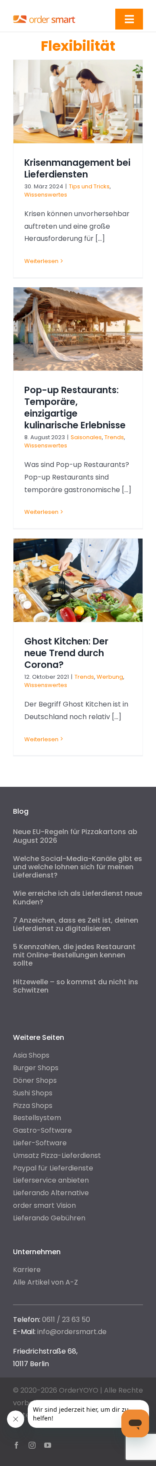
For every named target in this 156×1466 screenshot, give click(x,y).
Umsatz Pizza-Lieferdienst (57, 1155)
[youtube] (47, 1445)
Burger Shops (35, 1068)
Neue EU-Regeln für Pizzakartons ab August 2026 (75, 836)
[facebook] (16, 1445)
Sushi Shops (32, 1093)
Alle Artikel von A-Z (45, 1282)
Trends (114, 437)
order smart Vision (44, 1205)
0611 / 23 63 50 (66, 1320)
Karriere (27, 1270)
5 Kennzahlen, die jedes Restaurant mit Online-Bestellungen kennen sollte (74, 955)
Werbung (110, 677)
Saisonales (86, 437)
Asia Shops (31, 1055)
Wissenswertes (45, 195)
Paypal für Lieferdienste (53, 1168)
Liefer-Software (40, 1143)
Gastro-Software (42, 1130)
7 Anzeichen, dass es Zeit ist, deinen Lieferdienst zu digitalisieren (75, 924)
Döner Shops (35, 1080)
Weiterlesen (41, 261)
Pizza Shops (32, 1106)
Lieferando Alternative (51, 1193)
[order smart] (44, 16)
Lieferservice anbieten (51, 1180)
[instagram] (32, 1445)
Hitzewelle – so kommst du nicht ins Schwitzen (75, 986)
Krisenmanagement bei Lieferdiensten (77, 168)
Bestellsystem (37, 1118)
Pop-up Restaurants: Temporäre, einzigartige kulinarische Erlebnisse (75, 407)
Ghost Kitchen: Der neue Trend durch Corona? (66, 653)
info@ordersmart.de (72, 1332)
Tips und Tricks (89, 186)
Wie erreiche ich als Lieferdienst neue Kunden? (77, 897)
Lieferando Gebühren (49, 1218)
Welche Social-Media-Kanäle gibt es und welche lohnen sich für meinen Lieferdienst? (77, 867)
